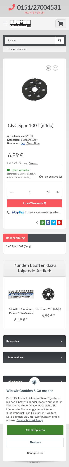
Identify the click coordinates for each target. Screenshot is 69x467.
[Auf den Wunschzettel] (55, 68)
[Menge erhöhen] (57, 192)
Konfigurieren (35, 452)
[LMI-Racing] (23, 23)
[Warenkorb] (61, 24)
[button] (34, 357)
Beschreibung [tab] (15, 237)
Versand (33, 163)
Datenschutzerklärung (29, 420)
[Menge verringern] (11, 192)
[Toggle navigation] (5, 23)
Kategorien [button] (12, 341)
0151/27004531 (39, 7)
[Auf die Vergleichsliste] (48, 68)
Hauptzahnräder (28, 139)
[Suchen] (59, 40)
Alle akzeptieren (35, 429)
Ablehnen (35, 442)
